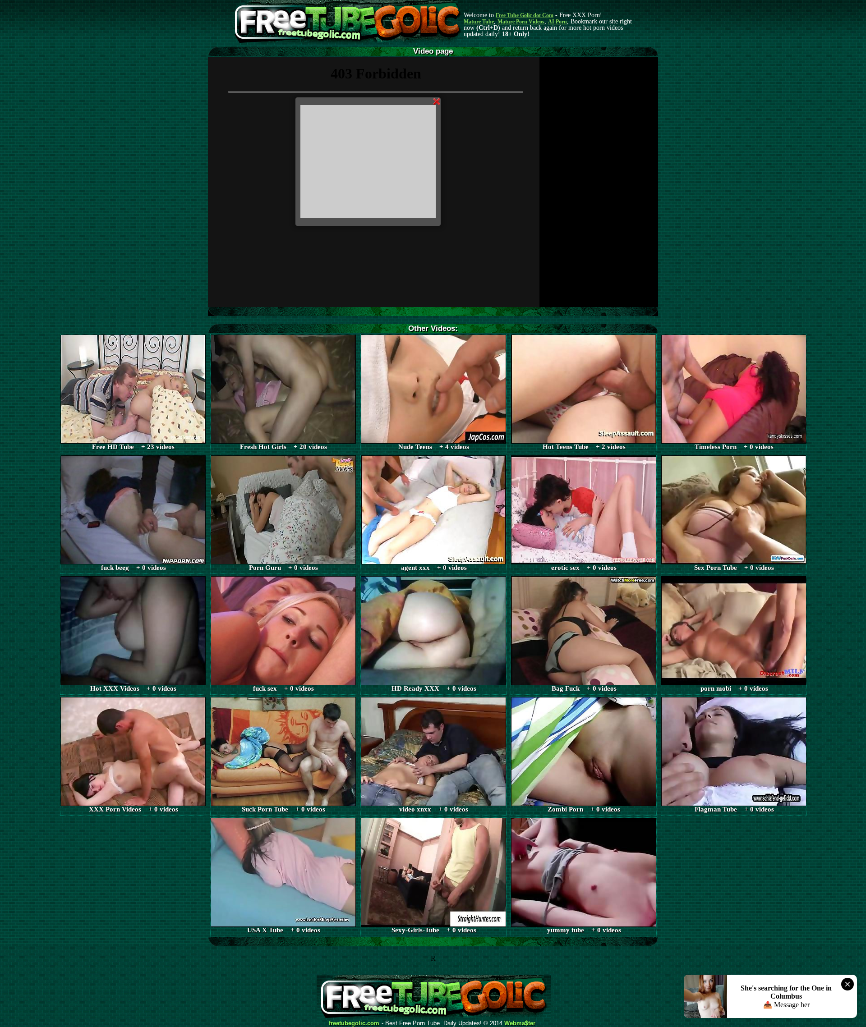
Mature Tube (479, 21)
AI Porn (557, 21)
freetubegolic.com (354, 1023)
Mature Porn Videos (520, 21)
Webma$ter (519, 1023)
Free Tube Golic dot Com (524, 15)
